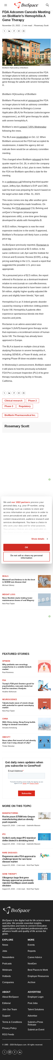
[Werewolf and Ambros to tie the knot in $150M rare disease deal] (44, 581)
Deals (5, 576)
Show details (37, 539)
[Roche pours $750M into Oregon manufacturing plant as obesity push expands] (44, 815)
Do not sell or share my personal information (26, 556)
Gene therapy (9, 874)
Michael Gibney (8, 585)
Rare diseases (9, 853)
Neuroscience (9, 699)
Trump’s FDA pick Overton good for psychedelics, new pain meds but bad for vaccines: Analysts (18, 685)
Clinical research (13, 400)
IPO (4, 834)
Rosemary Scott (41, 25)
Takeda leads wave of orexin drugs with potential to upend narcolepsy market (18, 705)
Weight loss (8, 594)
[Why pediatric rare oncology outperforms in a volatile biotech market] (44, 666)
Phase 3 (9, 406)
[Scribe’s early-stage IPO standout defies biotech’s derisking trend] (44, 836)
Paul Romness (8, 672)
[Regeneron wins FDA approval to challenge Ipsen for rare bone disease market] (44, 855)
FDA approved (23, 208)
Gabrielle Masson (33, 825)
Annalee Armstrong (9, 728)
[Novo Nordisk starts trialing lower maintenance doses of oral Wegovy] (44, 599)
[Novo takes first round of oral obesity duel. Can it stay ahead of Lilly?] (44, 742)
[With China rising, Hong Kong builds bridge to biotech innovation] (44, 724)
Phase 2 (32, 400)
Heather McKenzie (9, 692)
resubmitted (22, 137)
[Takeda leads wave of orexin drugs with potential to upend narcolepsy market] (44, 704)
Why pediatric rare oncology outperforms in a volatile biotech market (17, 666)
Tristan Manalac (8, 746)
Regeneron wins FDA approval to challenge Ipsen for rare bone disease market (19, 859)
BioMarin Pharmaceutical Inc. (20, 415)
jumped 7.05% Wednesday (32, 127)
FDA (4, 680)
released (36, 159)
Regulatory (25, 406)
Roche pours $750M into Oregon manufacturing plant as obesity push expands (18, 819)
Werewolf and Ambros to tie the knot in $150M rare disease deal (18, 580)
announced (33, 100)
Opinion (6, 661)
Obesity (6, 737)
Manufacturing (10, 813)
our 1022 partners (20, 502)
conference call (14, 182)
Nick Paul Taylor (8, 604)
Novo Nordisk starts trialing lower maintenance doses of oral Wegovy (18, 599)
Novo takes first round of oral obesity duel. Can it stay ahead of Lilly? (19, 741)
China (5, 719)
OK (26, 547)
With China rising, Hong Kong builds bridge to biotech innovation (18, 723)
